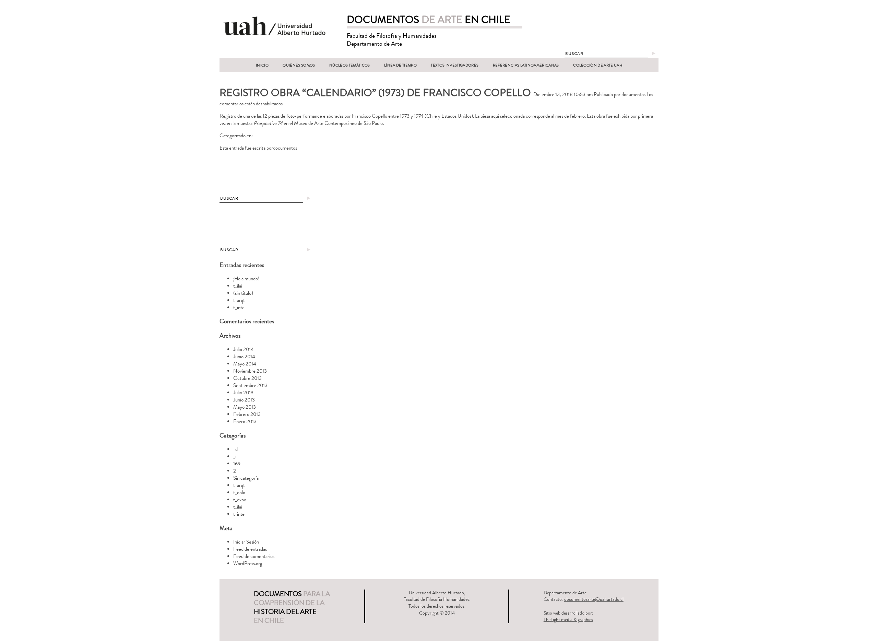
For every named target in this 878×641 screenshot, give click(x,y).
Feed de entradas (250, 549)
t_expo (239, 499)
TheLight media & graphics (568, 619)
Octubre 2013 (247, 378)
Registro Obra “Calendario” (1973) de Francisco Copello (375, 92)
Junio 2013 (244, 400)
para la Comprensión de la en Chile (292, 607)
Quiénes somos (299, 65)
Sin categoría (246, 478)
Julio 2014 (243, 349)
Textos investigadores (454, 65)
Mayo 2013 (244, 407)
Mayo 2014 (244, 364)
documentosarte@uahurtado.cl (594, 599)
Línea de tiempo (400, 65)
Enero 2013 (245, 421)
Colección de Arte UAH (597, 65)
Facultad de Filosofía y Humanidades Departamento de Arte (391, 39)
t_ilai (237, 286)
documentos (633, 94)
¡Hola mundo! (246, 278)
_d (235, 449)
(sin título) (243, 293)
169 (236, 463)
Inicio (262, 65)
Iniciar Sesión (246, 542)
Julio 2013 (243, 392)
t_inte (239, 307)
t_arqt (239, 300)
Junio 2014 (244, 356)
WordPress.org (247, 563)
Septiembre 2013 (250, 385)
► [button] (653, 53)
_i (234, 456)
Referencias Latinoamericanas (526, 65)
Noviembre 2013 (250, 371)
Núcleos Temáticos (349, 65)
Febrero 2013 (247, 414)
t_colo (239, 492)
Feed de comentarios (253, 556)
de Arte (428, 19)
